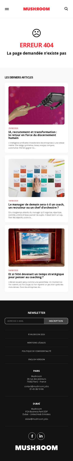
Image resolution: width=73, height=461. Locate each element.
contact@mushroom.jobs (36, 386)
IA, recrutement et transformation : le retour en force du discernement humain (32, 135)
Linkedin (41, 436)
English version (36, 359)
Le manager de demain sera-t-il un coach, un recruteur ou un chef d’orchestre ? (36, 206)
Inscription (56, 321)
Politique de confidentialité (36, 351)
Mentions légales (36, 342)
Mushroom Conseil (36, 9)
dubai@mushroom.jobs (36, 419)
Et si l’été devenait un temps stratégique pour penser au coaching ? (36, 275)
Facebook (32, 436)
